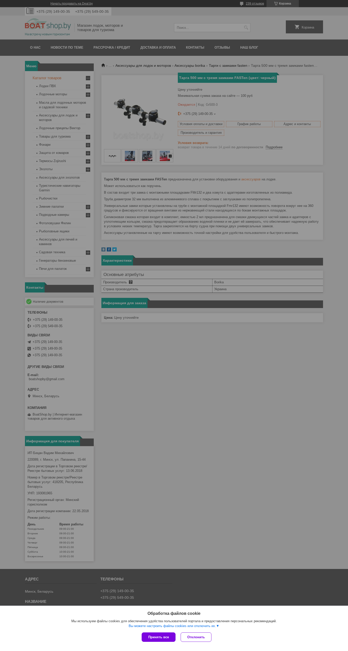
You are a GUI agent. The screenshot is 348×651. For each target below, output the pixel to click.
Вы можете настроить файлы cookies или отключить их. (172, 626)
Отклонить (196, 637)
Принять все (158, 637)
